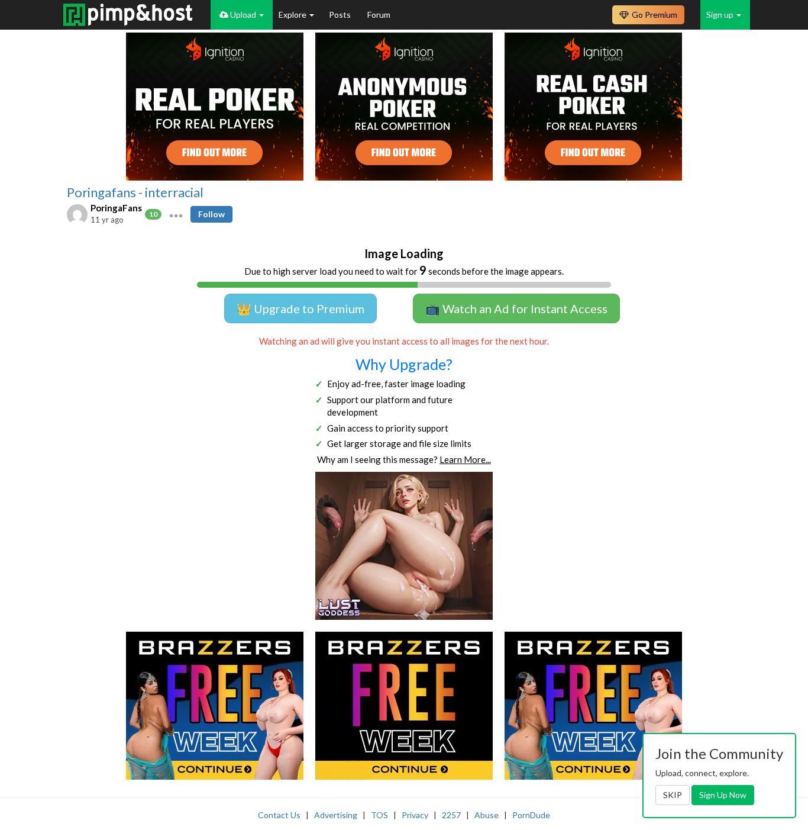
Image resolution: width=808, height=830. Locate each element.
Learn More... (465, 459)
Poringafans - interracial (135, 192)
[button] (176, 214)
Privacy (415, 815)
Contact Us (279, 815)
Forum (378, 14)
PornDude (531, 815)
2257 (451, 815)
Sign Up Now (722, 795)
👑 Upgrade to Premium (300, 308)
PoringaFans (116, 207)
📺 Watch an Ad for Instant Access (516, 308)
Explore (293, 14)
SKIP (672, 795)
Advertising (335, 815)
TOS (379, 815)
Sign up (720, 14)
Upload (243, 14)
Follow (211, 214)
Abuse (486, 815)
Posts (341, 14)
